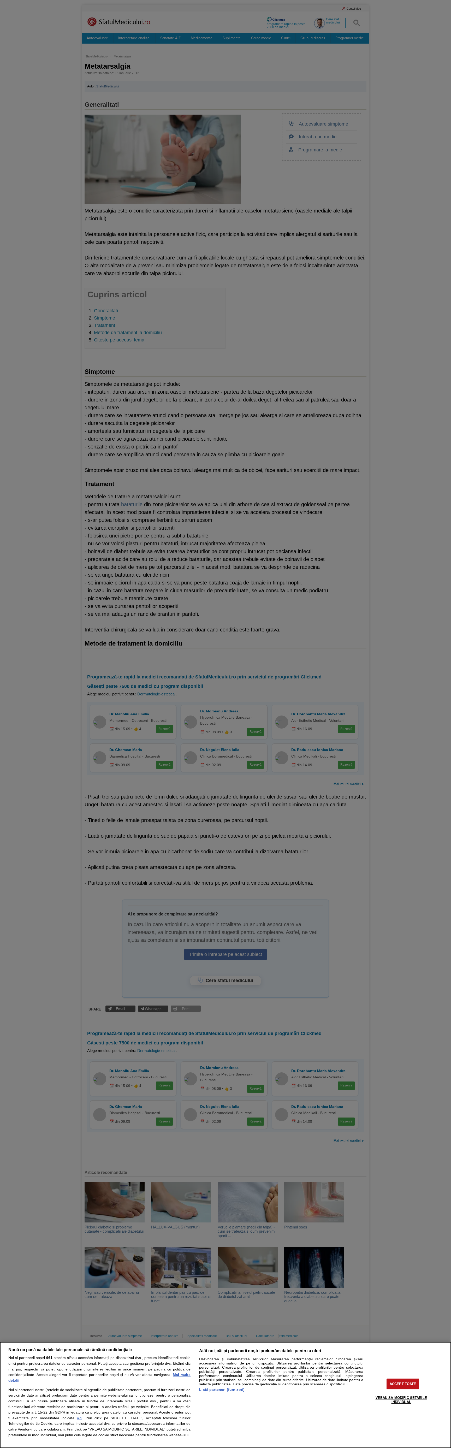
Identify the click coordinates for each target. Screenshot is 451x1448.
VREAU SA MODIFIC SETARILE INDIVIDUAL (401, 1400)
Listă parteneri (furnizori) (222, 1389)
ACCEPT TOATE (403, 1384)
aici (79, 1418)
